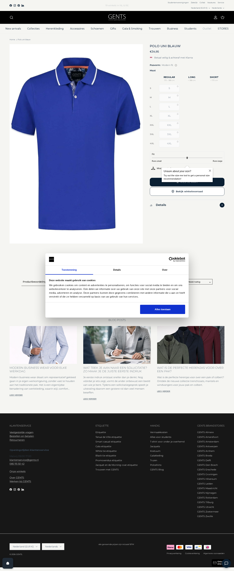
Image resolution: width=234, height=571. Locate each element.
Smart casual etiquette (108, 441)
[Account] (214, 17)
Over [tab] (164, 269)
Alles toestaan (162, 309)
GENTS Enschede (206, 469)
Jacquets (155, 446)
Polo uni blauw (24, 40)
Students (190, 28)
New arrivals (13, 28)
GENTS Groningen (207, 474)
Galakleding (156, 455)
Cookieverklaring (192, 553)
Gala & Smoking (132, 28)
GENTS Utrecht (205, 507)
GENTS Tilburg (205, 502)
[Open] (7, 563)
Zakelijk (194, 2)
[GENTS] (117, 17)
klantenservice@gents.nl (24, 459)
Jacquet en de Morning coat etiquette (117, 465)
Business (172, 28)
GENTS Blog (157, 469)
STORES (223, 28)
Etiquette (101, 432)
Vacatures (211, 2)
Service (221, 2)
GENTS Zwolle (205, 516)
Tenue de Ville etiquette (109, 437)
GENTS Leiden (205, 483)
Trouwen (155, 28)
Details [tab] (117, 269)
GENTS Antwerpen (207, 446)
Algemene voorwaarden (213, 553)
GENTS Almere (205, 432)
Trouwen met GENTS (107, 469)
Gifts (113, 28)
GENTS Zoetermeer (208, 511)
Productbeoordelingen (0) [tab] (38, 281)
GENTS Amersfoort (207, 437)
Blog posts (117, 320)
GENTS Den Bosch (207, 465)
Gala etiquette (103, 446)
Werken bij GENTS (20, 481)
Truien (153, 460)
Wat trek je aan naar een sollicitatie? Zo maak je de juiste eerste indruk (115, 369)
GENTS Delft (204, 460)
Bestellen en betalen (22, 436)
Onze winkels (17, 471)
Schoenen (97, 28)
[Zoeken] (11, 17)
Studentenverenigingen (178, 2)
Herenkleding (55, 28)
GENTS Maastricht (207, 488)
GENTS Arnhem (206, 451)
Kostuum (155, 451)
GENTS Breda (204, 455)
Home (12, 40)
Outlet (207, 28)
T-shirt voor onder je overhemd (167, 441)
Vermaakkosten (158, 432)
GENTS (19, 554)
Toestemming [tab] (69, 269)
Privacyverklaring (174, 553)
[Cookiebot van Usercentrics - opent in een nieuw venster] (171, 259)
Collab (202, 2)
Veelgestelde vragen (21, 432)
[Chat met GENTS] (226, 563)
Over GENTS (17, 477)
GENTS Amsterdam (208, 441)
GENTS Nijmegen (206, 492)
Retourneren (17, 439)
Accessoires (77, 28)
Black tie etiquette (106, 455)
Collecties (33, 28)
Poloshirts (155, 465)
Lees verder (16, 395)
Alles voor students (160, 437)
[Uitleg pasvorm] (175, 65)
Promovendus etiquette (109, 460)
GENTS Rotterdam (207, 497)
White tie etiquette (106, 451)
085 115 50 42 (17, 463)
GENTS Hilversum (207, 479)
